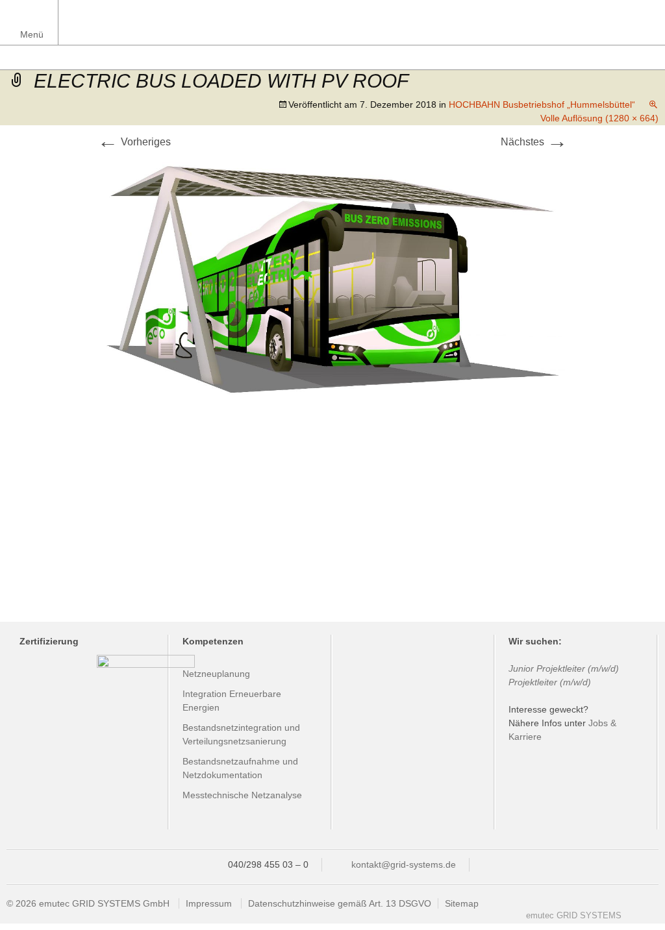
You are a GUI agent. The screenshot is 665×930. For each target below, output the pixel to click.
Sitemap (462, 903)
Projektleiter (560, 668)
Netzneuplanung (216, 673)
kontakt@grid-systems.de (403, 864)
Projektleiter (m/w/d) (549, 682)
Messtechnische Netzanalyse (242, 795)
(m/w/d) (602, 668)
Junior (522, 668)
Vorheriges (134, 141)
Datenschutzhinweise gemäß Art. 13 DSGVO (339, 903)
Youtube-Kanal (637, 919)
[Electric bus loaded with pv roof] (332, 277)
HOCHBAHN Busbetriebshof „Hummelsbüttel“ (542, 104)
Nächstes (534, 141)
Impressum (209, 903)
